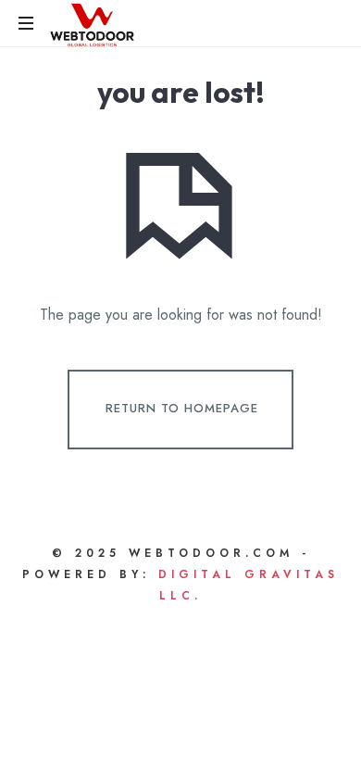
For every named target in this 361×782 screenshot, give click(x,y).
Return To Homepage (182, 408)
